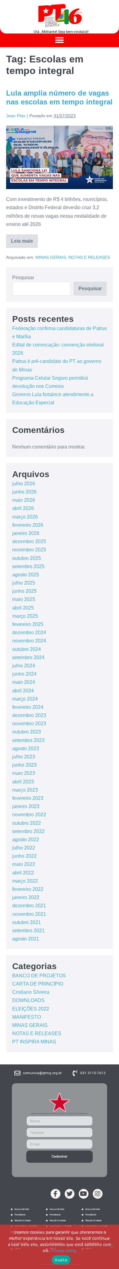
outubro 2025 (26, 558)
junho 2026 (24, 491)
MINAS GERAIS (50, 257)
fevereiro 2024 (27, 707)
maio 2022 (23, 864)
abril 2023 (23, 781)
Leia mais (24, 239)
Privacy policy (64, 1250)
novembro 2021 (29, 914)
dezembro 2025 (29, 541)
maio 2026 (23, 500)
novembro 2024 (29, 640)
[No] (111, 1247)
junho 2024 (24, 674)
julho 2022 (23, 847)
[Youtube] (83, 1194)
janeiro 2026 (25, 533)
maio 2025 (23, 599)
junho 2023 (24, 765)
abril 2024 (23, 690)
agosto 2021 (25, 938)
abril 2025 (23, 607)
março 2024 (25, 698)
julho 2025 (23, 582)
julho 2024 (23, 665)
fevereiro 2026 (27, 525)
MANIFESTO (26, 1017)
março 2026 (25, 516)
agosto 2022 (25, 839)
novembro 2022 (29, 814)
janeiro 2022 (25, 897)
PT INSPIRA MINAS (34, 1041)
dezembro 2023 (29, 715)
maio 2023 (23, 773)
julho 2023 (23, 756)
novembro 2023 (29, 723)
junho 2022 (24, 856)
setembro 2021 (28, 930)
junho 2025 (24, 591)
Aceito (61, 1259)
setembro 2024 (28, 657)
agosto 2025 (25, 574)
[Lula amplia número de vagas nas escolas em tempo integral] (59, 157)
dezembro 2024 (29, 632)
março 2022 (25, 881)
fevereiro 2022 (27, 889)
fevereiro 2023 (27, 798)
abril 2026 (23, 508)
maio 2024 (23, 682)
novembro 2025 (29, 549)
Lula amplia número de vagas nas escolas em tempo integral (59, 97)
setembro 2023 (28, 740)
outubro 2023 (26, 731)
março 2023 (25, 790)
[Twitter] (69, 1194)
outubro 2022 (26, 823)
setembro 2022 (28, 831)
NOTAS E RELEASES (89, 257)
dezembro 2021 (29, 905)
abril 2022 (23, 872)
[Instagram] (98, 1194)
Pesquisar (23, 277)
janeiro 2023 (25, 806)
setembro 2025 (28, 566)
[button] (60, 40)
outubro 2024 (26, 649)
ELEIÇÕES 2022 (30, 1008)
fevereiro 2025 (27, 624)
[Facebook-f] (55, 1194)
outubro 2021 (26, 922)
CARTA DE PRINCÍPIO (37, 983)
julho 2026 (23, 483)
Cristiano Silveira (30, 992)
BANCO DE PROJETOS (39, 975)
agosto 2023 (25, 748)
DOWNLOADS (28, 1000)
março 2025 (25, 616)
